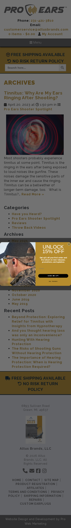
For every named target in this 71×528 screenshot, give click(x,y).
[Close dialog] (69, 244)
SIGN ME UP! (53, 276)
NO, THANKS (53, 281)
